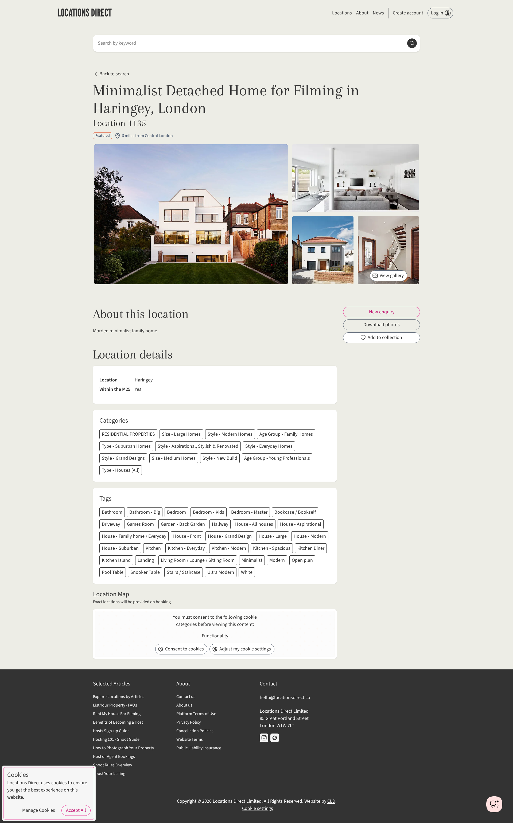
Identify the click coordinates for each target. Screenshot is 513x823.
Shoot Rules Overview (112, 765)
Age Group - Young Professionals (277, 458)
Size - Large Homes (181, 434)
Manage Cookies (38, 810)
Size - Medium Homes (174, 458)
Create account (408, 13)
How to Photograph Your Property (123, 748)
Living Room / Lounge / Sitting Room (198, 560)
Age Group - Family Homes (286, 434)
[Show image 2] (323, 250)
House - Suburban (120, 548)
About (362, 13)
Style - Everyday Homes (269, 446)
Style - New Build (220, 458)
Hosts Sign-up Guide (111, 731)
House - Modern (310, 536)
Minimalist (252, 560)
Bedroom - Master (249, 512)
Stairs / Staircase (183, 572)
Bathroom (112, 512)
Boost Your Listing (109, 774)
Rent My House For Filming (117, 714)
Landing (146, 560)
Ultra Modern (220, 572)
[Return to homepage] (85, 13)
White (246, 572)
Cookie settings (257, 808)
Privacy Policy (188, 722)
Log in (437, 13)
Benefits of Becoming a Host (118, 722)
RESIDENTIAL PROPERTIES (128, 434)
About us (184, 705)
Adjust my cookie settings (245, 649)
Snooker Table (145, 572)
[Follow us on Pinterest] (274, 738)
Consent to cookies (184, 649)
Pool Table (112, 572)
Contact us (185, 697)
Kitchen (153, 548)
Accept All (76, 810)
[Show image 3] (388, 250)
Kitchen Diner (310, 548)
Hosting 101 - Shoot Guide (116, 739)
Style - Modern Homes (230, 434)
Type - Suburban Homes (126, 446)
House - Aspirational (300, 524)
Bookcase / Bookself (295, 512)
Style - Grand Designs (123, 458)
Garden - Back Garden (183, 524)
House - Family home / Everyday (134, 536)
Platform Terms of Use (196, 714)
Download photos (381, 324)
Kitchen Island (116, 560)
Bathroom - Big (144, 512)
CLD (331, 801)
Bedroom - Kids (208, 512)
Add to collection (385, 337)
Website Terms (189, 739)
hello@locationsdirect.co (285, 697)
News (378, 13)
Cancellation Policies (194, 731)
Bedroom (176, 512)
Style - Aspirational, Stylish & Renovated (198, 446)
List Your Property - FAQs (115, 705)
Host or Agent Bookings (114, 756)
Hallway (220, 524)
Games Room (140, 524)
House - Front (187, 536)
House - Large (273, 536)
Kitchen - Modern (229, 548)
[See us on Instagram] (264, 738)
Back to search (114, 74)
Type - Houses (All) (120, 470)
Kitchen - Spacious (271, 548)
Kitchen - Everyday (186, 548)
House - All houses (254, 524)
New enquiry (381, 312)
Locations (342, 13)
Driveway (111, 524)
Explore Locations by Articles (118, 697)
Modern (277, 560)
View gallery (392, 275)
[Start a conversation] (494, 804)
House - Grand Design (230, 536)
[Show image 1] (355, 178)
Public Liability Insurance (198, 748)
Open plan (302, 560)
